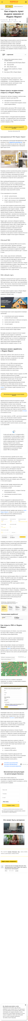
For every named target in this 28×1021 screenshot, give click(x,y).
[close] (27, 764)
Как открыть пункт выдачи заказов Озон (12, 766)
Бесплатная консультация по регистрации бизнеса (14, 395)
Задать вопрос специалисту (9, 861)
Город (4, 801)
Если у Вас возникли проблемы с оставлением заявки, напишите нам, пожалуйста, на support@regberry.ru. (13, 811)
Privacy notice (24, 764)
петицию (25, 410)
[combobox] (10, 801)
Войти (10, 6)
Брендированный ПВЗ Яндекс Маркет (16, 62)
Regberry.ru (14, 2)
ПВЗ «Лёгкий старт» (12, 66)
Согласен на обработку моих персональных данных (13, 809)
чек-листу (12, 717)
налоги (2, 387)
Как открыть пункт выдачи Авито (11, 762)
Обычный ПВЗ (10, 64)
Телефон (4, 793)
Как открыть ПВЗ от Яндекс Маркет (12, 72)
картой (8, 648)
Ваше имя (4, 789)
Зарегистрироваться (18, 6)
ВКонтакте (14, 851)
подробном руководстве (15, 142)
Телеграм (9, 851)
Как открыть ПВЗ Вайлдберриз (10, 764)
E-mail (4, 797)
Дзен (19, 851)
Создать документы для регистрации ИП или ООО (14, 128)
